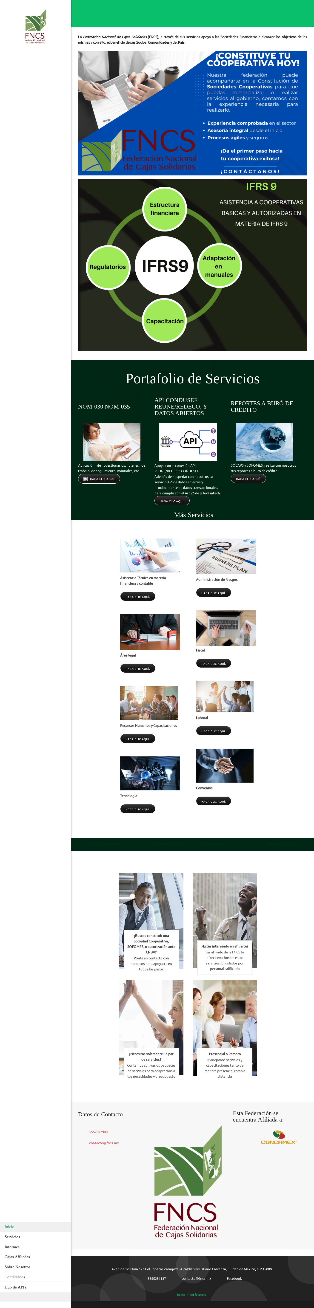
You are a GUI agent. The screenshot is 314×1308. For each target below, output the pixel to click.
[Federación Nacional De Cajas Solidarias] (36, 27)
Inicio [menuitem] (181, 1295)
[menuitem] (35, 1227)
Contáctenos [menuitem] (196, 1295)
